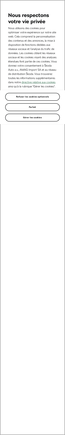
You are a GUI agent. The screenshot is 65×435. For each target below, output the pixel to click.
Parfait (32, 107)
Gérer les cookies (32, 117)
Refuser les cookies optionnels (32, 96)
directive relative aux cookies (38, 82)
